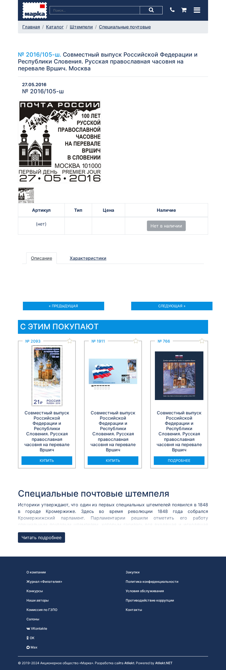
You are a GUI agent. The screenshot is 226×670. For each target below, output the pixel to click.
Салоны (32, 619)
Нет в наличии (166, 226)
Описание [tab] (41, 258)
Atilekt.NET (164, 663)
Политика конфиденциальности (152, 581)
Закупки (132, 572)
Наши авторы (37, 600)
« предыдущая (63, 306)
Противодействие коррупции (150, 600)
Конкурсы (34, 591)
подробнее (179, 460)
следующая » (171, 306)
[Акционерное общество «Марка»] (35, 10)
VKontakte (38, 628)
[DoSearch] (151, 10)
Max (33, 647)
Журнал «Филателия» (44, 581)
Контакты (134, 610)
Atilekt (129, 663)
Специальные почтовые (125, 27)
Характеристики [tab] (88, 258)
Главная (31, 27)
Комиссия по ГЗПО (41, 610)
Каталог (55, 27)
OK (31, 638)
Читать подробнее (41, 537)
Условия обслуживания (145, 591)
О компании (36, 572)
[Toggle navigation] (197, 10)
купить (47, 460)
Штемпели (81, 27)
